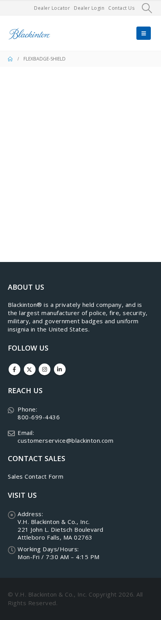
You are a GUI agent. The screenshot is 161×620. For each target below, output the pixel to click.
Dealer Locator (52, 8)
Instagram (44, 369)
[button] (147, 8)
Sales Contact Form (35, 476)
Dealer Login (89, 8)
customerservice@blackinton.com (65, 440)
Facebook (14, 369)
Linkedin (60, 369)
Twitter (30, 369)
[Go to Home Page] (10, 59)
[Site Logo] (29, 33)
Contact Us (121, 8)
